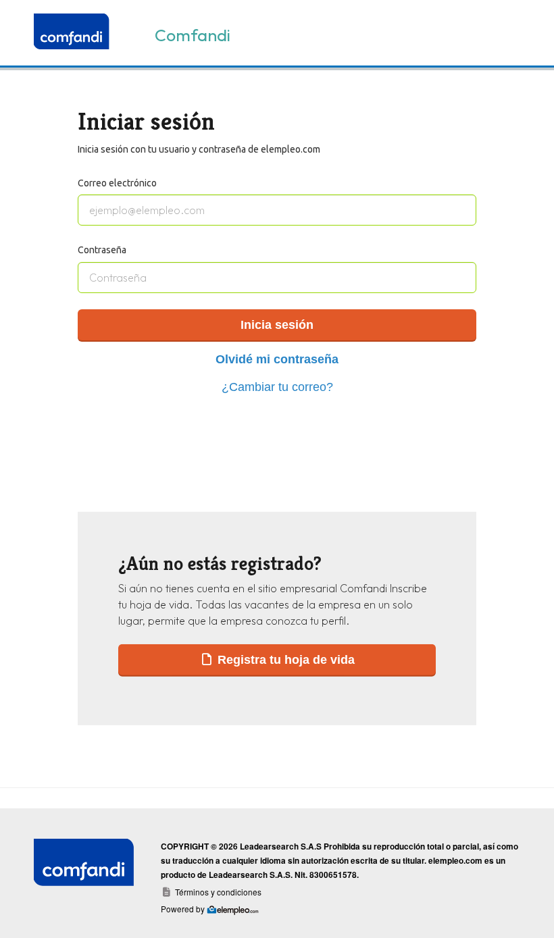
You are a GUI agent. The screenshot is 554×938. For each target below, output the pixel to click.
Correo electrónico (117, 183)
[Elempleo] (74, 33)
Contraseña (102, 249)
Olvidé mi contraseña (277, 359)
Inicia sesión (277, 325)
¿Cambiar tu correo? (277, 387)
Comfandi (192, 35)
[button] (277, 659)
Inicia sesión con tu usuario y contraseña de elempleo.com (199, 149)
